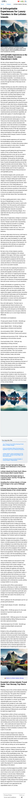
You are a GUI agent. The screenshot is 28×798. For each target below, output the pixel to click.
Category (8, 4)
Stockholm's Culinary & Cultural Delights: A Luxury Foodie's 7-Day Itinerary (13, 459)
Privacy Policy (8, 795)
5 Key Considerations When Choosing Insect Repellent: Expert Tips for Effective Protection (13, 449)
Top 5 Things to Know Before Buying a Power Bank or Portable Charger (13, 444)
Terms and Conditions (10, 797)
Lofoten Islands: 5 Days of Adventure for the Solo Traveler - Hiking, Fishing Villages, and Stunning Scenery (13, 455)
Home (2, 4)
